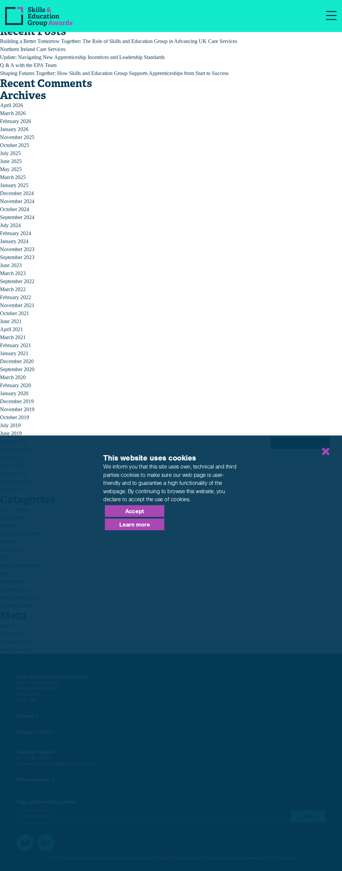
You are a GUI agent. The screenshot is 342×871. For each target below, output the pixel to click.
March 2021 (13, 337)
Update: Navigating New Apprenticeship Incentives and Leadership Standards (82, 57)
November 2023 (17, 249)
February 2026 (15, 121)
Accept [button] (134, 511)
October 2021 (14, 313)
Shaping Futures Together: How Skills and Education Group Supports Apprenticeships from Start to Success (114, 73)
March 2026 (13, 113)
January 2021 (14, 353)
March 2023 (13, 273)
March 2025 (13, 177)
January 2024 (14, 241)
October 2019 (14, 417)
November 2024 (17, 201)
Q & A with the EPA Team (28, 65)
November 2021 (17, 305)
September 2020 (17, 369)
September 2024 (17, 217)
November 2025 (17, 137)
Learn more (134, 524)
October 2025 (14, 145)
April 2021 (11, 329)
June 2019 (11, 433)
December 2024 (17, 193)
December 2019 (17, 401)
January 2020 (14, 393)
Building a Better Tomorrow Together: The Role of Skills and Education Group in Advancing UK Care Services (118, 41)
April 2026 (11, 105)
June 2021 (11, 321)
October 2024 (14, 209)
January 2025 (14, 185)
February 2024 (15, 233)
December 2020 (17, 361)
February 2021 (15, 345)
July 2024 (10, 225)
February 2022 (15, 297)
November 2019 (17, 409)
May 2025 (11, 169)
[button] (300, 443)
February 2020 (15, 385)
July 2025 (10, 153)
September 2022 (17, 281)
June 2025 (11, 161)
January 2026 (14, 129)
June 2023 (11, 265)
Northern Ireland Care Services (32, 49)
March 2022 (13, 289)
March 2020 (13, 377)
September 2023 (17, 257)
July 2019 (10, 425)
